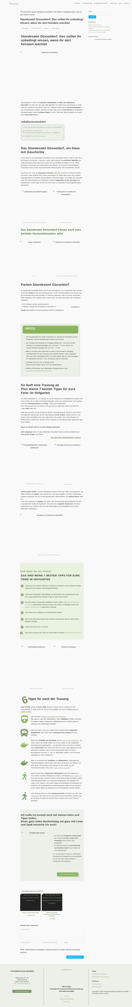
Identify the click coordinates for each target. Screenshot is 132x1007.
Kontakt (127, 3)
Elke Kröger (25, 28)
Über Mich (113, 3)
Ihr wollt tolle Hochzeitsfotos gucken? (66, 437)
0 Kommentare (56, 28)
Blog (120, 3)
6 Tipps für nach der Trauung (34, 136)
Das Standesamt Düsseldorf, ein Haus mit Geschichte (42, 127)
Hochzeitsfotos (96, 984)
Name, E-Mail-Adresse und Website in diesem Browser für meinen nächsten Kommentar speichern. (50, 951)
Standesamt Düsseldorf (99, 974)
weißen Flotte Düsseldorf (70, 740)
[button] (77, 3)
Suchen (90, 11)
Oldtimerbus (46, 730)
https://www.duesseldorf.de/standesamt (39, 371)
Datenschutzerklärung (66, 999)
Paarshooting (87, 3)
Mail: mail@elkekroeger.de (22, 983)
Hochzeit (77, 3)
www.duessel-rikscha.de (73, 632)
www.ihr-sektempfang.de (33, 607)
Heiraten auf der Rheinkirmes (30, 912)
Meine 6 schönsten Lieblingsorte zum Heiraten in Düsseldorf (51, 914)
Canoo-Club (35, 796)
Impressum (66, 1002)
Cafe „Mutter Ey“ (75, 776)
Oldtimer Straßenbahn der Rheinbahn (53, 716)
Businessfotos (96, 987)
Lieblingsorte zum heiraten (100, 977)
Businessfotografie (101, 3)
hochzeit (46, 28)
